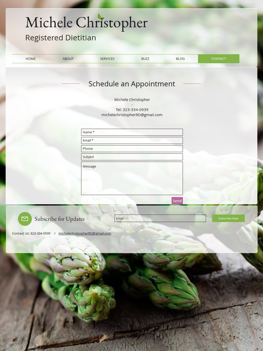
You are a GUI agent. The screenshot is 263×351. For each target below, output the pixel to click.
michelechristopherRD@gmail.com (132, 114)
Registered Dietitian (60, 37)
